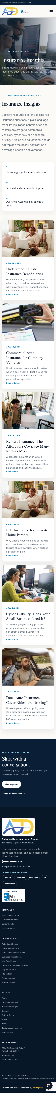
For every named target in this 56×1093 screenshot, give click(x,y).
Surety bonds (8, 924)
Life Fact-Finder (9, 961)
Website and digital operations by (22, 1088)
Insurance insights (10, 1006)
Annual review (8, 982)
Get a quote (11, 784)
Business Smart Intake (12, 957)
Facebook (33, 878)
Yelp (44, 878)
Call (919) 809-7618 (14, 793)
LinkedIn (7, 878)
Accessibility (7, 1032)
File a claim (7, 974)
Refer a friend (8, 1015)
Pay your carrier (9, 969)
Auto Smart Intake (10, 944)
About (4, 998)
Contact (5, 1011)
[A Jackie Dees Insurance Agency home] (10, 11)
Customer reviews (10, 1002)
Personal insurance (10, 915)
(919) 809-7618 (12, 861)
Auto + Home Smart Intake (13, 952)
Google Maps (9, 884)
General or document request (15, 965)
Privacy (5, 1019)
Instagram (20, 878)
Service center (8, 978)
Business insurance (11, 920)
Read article (13, 294)
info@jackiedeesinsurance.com (16, 866)
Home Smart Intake (10, 948)
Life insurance (8, 928)
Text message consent (12, 1028)
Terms (4, 1023)
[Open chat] (49, 1086)
